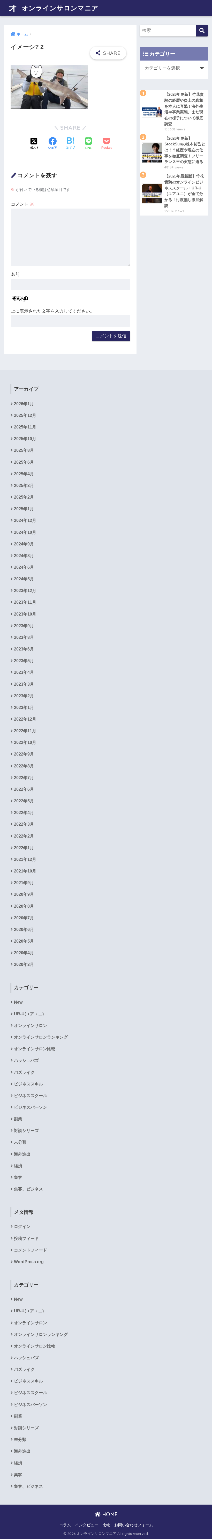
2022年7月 (24, 777)
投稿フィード (26, 1238)
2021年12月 (25, 859)
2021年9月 (24, 883)
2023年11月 (25, 602)
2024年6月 (24, 567)
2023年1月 (24, 707)
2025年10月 (25, 438)
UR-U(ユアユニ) (29, 1014)
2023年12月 (25, 590)
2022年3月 (24, 824)
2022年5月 (24, 801)
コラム (65, 1525)
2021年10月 (25, 871)
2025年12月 (25, 415)
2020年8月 (24, 906)
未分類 (20, 1142)
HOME (109, 1514)
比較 (106, 1525)
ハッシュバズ (26, 1060)
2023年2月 (24, 696)
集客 (18, 1177)
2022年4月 (24, 812)
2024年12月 (25, 520)
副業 (18, 1119)
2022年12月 (25, 719)
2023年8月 (24, 637)
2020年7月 (24, 918)
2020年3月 (24, 964)
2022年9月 (24, 754)
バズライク (24, 1072)
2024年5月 (24, 579)
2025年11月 (25, 427)
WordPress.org (29, 1262)
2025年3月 (24, 485)
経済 (18, 1166)
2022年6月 (24, 789)
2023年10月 (25, 614)
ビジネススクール (30, 1095)
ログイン (22, 1226)
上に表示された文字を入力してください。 (52, 311)
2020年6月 (24, 929)
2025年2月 (24, 497)
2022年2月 (24, 836)
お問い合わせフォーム (133, 1525)
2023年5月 (24, 660)
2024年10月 (25, 532)
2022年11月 (25, 731)
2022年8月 (24, 766)
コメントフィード (30, 1250)
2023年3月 (24, 684)
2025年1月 (24, 509)
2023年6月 (24, 649)
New (18, 1002)
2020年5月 (24, 941)
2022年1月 (24, 848)
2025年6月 (24, 462)
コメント (22, 204)
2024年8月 (24, 555)
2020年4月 (24, 953)
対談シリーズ (26, 1130)
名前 (15, 274)
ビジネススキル (28, 1084)
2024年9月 (24, 544)
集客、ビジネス (28, 1189)
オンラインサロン (30, 1025)
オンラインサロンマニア (59, 8)
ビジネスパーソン (30, 1107)
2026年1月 (24, 404)
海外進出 (22, 1154)
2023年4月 (24, 672)
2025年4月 (24, 474)
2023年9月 (24, 626)
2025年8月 (24, 450)
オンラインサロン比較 (34, 1049)
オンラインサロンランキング (41, 1037)
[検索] (202, 30)
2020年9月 (24, 894)
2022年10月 (25, 742)
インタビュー (86, 1525)
